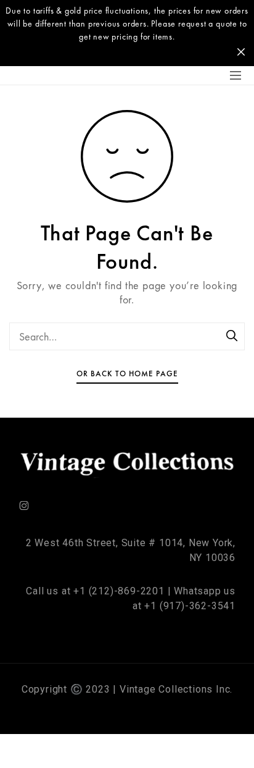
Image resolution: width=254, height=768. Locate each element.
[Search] (232, 336)
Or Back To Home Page (127, 373)
